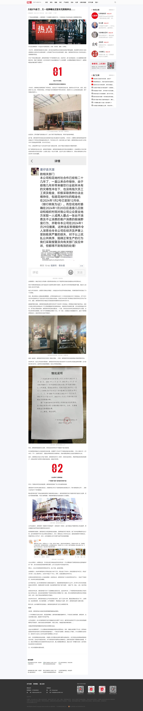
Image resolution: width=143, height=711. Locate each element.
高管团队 (35, 684)
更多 (96, 2)
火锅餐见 (104, 52)
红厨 (76, 2)
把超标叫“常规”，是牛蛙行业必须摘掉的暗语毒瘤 (104, 91)
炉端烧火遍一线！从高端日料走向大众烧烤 (106, 55)
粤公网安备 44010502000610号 (77, 706)
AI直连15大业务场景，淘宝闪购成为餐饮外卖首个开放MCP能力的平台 (103, 85)
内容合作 (49, 688)
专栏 (60, 2)
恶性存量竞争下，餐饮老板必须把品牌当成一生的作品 (106, 36)
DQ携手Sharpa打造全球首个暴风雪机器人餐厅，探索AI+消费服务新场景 (106, 18)
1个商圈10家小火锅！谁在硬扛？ (102, 102)
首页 (46, 2)
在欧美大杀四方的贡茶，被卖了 (102, 79)
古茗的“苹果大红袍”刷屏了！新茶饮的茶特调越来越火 (104, 88)
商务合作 (29, 688)
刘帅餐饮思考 (106, 32)
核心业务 (42, 684)
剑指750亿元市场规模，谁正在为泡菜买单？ (103, 94)
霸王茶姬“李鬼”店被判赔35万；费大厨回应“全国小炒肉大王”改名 (104, 100)
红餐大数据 (83, 2)
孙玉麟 (104, 23)
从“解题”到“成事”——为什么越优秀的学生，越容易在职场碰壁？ (106, 28)
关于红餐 (90, 2)
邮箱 (30, 692)
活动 (72, 2)
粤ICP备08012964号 (31, 706)
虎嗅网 (104, 42)
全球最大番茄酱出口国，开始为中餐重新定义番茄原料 (103, 106)
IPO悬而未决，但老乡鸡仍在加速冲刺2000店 (104, 82)
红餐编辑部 (105, 13)
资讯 (51, 2)
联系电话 (29, 690)
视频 (56, 2)
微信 (50, 690)
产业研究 (66, 2)
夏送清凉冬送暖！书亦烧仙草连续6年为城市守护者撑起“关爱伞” (103, 97)
